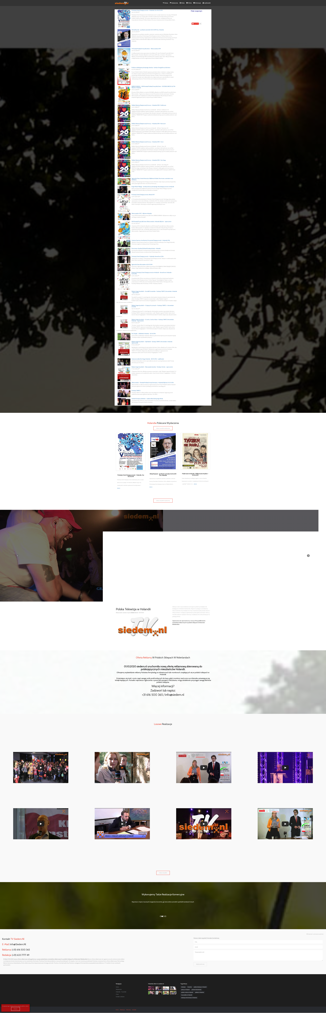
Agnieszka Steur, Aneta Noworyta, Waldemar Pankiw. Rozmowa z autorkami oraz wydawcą (152, 179)
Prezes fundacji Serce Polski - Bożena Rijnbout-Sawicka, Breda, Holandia (285, 806)
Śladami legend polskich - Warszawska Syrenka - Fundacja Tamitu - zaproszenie (152, 367)
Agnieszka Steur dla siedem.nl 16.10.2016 (142, 264)
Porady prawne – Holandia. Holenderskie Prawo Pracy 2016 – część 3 (203, 806)
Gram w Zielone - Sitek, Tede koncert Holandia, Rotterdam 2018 (163, 589)
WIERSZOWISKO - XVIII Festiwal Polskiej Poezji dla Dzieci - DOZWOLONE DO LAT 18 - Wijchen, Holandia (154, 87)
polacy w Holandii (185, 989)
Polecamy (128, 1009)
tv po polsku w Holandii (186, 995)
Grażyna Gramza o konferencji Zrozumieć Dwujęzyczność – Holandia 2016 (151, 240)
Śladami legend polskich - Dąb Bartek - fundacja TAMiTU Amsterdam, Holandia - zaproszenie (152, 342)
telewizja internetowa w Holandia (189, 997)
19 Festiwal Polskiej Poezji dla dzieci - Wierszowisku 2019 (146, 48)
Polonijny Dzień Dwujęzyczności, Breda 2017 (143, 194)
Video (183, 3)
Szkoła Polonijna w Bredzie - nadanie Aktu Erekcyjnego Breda (147, 398)
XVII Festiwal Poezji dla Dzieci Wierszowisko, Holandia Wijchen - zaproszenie (151, 221)
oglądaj (163, 596)
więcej (118, 488)
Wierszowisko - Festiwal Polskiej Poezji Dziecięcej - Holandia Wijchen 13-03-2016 (153, 382)
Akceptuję (15, 1008)
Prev (17, 555)
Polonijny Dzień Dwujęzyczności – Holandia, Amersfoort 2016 (148, 256)
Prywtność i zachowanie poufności (315, 934)
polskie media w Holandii (187, 992)
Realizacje (122, 1009)
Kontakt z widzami (120, 996)
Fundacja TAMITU (136, 390)
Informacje (198, 3)
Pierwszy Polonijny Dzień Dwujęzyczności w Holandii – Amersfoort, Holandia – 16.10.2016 (152, 273)
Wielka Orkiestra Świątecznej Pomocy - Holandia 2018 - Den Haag (149, 160)
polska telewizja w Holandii (200, 987)
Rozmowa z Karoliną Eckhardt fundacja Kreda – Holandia (146, 248)
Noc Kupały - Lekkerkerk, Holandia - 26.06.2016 (144, 333)
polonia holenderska (196, 989)
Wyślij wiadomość (200, 964)
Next (308, 555)
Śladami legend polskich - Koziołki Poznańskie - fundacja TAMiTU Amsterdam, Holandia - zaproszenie (154, 292)
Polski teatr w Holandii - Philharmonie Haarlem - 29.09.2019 (195, 474)
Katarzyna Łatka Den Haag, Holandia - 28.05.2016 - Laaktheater (148, 359)
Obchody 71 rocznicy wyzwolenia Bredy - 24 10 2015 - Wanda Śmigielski (204, 863)
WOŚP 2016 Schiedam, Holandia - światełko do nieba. (41, 806)
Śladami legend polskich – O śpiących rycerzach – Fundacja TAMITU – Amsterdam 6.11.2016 (153, 306)
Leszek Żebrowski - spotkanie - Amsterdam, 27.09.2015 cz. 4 (40, 863)
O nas (117, 994)
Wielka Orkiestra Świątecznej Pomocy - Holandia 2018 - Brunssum (149, 123)
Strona (166, 3)
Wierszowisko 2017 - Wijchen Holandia (142, 213)
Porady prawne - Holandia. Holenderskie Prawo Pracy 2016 (285, 863)
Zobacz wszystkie (163, 872)
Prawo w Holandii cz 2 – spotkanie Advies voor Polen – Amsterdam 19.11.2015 (122, 863)
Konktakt (134, 1009)
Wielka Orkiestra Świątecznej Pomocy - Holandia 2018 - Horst (147, 142)
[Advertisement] (163, 739)
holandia (190, 987)
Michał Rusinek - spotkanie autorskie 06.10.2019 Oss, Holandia (148, 30)
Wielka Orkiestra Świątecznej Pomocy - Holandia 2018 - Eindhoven (149, 105)
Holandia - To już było (121, 991)
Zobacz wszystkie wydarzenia (163, 428)
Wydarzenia (174, 3)
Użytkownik (207, 3)
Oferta (190, 3)
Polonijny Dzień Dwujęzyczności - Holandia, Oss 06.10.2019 (147, 10)
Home (117, 987)
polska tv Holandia (199, 992)
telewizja (183, 987)
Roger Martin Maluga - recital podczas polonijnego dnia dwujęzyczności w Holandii (153, 186)
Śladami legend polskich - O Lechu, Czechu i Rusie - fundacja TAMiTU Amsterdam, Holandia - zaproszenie (153, 320)
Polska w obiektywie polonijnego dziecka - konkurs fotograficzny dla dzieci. (151, 67)
